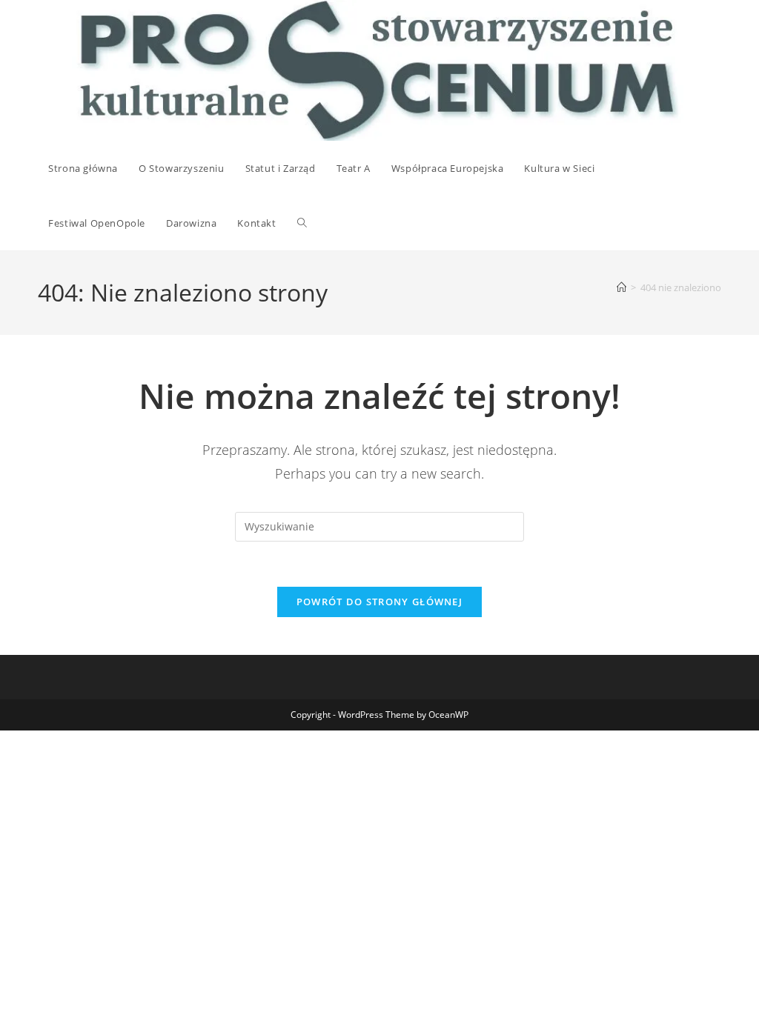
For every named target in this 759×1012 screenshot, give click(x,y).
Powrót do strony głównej (379, 601)
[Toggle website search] (302, 223)
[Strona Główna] (621, 287)
